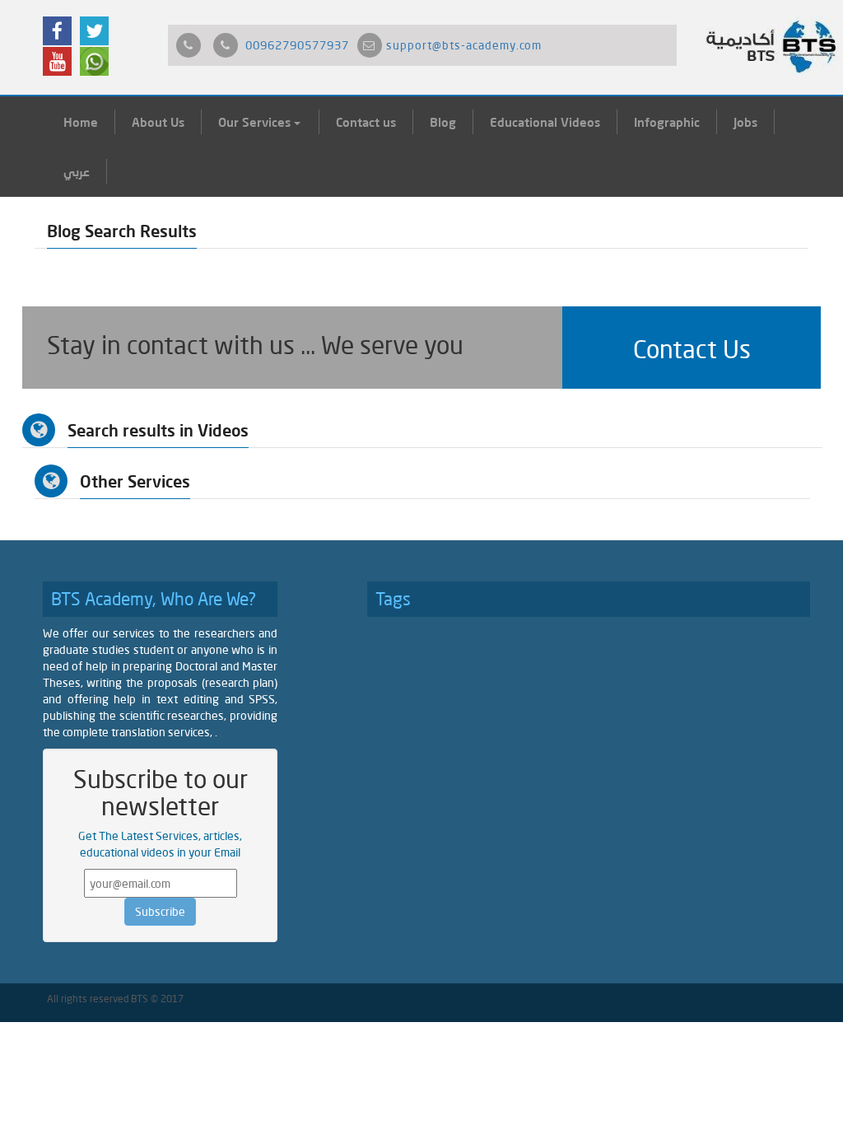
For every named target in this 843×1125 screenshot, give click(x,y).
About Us (158, 121)
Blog (443, 121)
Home (80, 121)
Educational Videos (545, 121)
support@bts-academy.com (464, 45)
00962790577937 (297, 45)
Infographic (667, 121)
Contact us (366, 121)
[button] (691, 347)
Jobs (745, 121)
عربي (76, 171)
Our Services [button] (256, 121)
